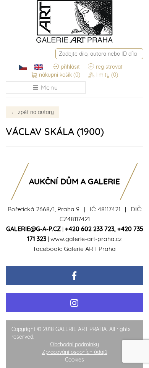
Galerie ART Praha (90, 248)
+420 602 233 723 (89, 229)
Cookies (74, 359)
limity (107, 74)
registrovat (109, 66)
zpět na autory (32, 112)
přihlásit (70, 66)
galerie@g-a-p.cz (33, 229)
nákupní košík (59, 74)
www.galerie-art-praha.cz (86, 239)
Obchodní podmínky (74, 344)
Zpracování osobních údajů (74, 352)
